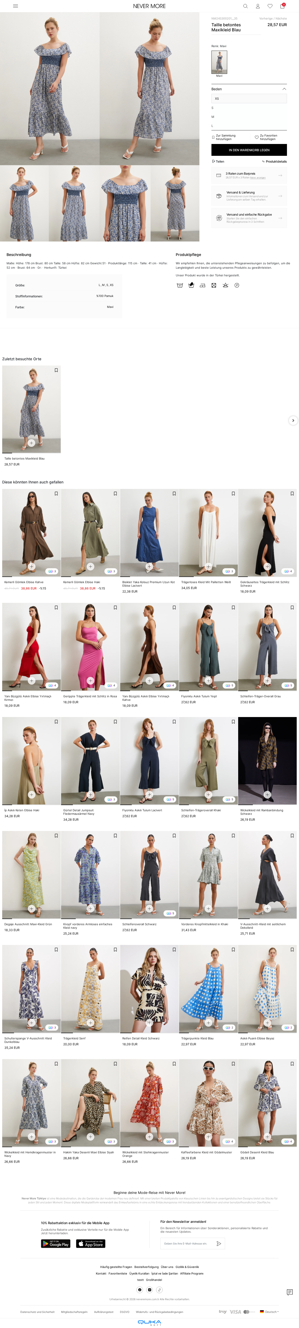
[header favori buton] (270, 6)
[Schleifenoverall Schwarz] (149, 875)
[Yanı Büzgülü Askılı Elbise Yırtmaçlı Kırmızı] (31, 647)
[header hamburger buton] (15, 6)
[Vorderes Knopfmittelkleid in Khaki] (208, 875)
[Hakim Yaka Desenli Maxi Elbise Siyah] (90, 1103)
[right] (293, 420)
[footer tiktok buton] (159, 1290)
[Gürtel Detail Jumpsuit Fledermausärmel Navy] (90, 761)
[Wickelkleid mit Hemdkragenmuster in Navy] (31, 1103)
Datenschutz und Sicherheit (37, 1312)
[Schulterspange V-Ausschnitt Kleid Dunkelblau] (31, 989)
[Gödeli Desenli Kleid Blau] (267, 1103)
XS (217, 98)
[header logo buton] (149, 6)
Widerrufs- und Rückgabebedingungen (159, 1312)
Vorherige (266, 18)
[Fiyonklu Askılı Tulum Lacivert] (149, 761)
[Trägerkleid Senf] (90, 989)
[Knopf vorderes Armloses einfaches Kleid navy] (90, 875)
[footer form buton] (219, 1243)
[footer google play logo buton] (55, 1243)
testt (140, 1280)
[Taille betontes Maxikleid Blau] (31, 409)
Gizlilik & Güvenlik (187, 1267)
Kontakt (101, 1273)
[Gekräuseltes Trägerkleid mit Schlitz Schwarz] (267, 533)
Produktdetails (276, 161)
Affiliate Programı (191, 1273)
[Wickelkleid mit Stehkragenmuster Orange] (149, 1103)
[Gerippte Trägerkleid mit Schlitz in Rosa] (90, 647)
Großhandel (154, 1280)
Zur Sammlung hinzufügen (226, 137)
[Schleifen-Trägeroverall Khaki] (208, 761)
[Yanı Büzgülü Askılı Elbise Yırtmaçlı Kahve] (149, 647)
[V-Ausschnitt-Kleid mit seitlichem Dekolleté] (267, 875)
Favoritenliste (118, 1273)
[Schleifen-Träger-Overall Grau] (267, 647)
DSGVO (124, 1312)
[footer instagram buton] (149, 1290)
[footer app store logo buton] (91, 1243)
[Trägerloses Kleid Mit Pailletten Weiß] (208, 533)
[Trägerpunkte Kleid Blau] (208, 989)
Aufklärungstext (103, 1312)
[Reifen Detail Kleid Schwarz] (149, 989)
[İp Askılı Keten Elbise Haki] (31, 761)
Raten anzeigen (258, 177)
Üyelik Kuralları (139, 1273)
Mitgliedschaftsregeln (74, 1312)
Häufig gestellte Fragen (116, 1267)
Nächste (281, 18)
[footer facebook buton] (139, 1290)
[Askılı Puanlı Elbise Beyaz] (267, 989)
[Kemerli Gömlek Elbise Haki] (90, 533)
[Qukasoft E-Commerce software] (149, 1323)
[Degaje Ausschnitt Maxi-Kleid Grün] (31, 875)
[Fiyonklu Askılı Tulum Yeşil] (208, 647)
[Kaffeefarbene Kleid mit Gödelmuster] (208, 1103)
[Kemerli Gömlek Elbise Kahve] (31, 533)
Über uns (167, 1267)
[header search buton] (245, 6)
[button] (282, 6)
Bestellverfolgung (146, 1267)
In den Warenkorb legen (249, 150)
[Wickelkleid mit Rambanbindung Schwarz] (267, 761)
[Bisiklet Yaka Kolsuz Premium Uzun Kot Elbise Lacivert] (149, 533)
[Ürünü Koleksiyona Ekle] (56, 370)
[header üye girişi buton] (257, 6)
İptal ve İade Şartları (164, 1273)
